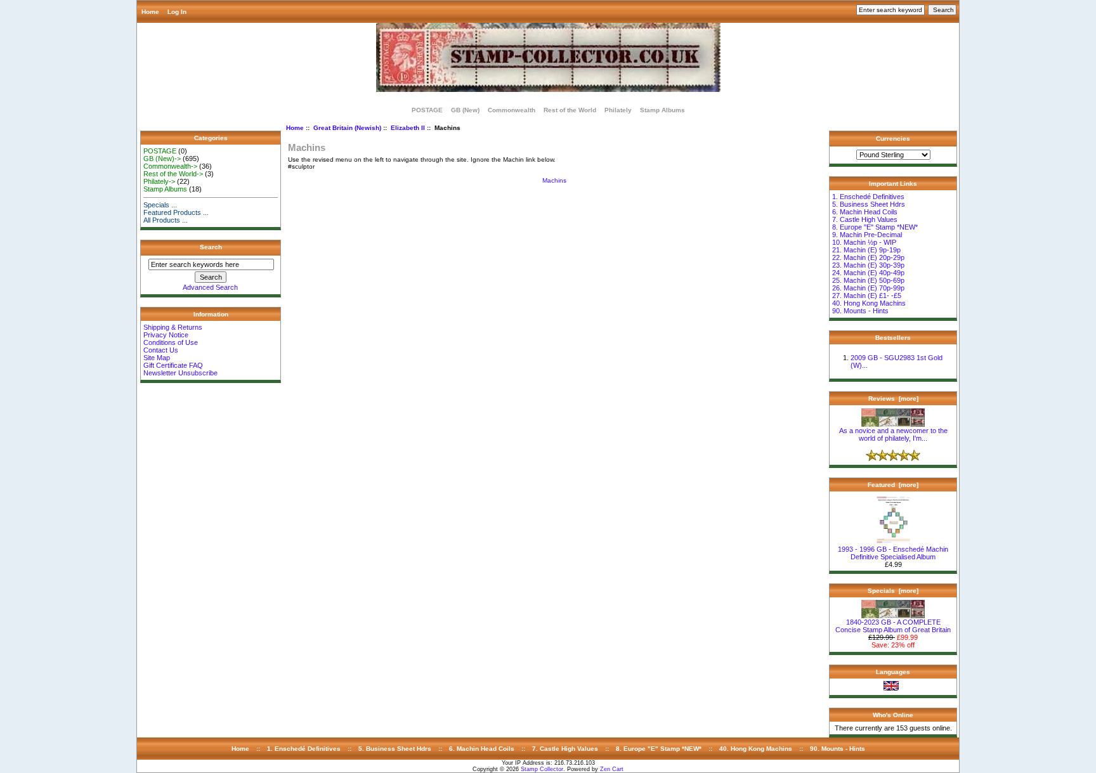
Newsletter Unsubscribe (180, 373)
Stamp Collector (542, 769)
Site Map (156, 357)
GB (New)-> (162, 158)
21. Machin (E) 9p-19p (866, 250)
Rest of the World (570, 110)
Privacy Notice (165, 335)
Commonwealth (511, 110)
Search (211, 247)
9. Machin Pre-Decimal (867, 234)
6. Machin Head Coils (864, 212)
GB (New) (465, 110)
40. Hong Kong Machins (869, 303)
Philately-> (159, 181)
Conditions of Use (170, 342)
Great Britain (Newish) (347, 127)
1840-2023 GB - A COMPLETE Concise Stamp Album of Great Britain (893, 625)
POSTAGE (427, 110)
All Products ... (165, 220)
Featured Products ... (176, 212)
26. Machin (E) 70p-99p (868, 288)
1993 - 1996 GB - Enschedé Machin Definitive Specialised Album (893, 553)
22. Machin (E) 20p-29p (868, 257)
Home (150, 11)
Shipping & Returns (172, 327)
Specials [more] (893, 590)
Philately (618, 110)
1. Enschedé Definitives (868, 196)
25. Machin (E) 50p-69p (868, 280)
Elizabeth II (408, 127)
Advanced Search (210, 287)
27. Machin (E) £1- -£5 (866, 295)
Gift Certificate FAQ (173, 365)
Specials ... (160, 205)
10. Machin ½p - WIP (864, 242)
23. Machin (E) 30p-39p (868, 265)
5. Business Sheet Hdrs (868, 204)
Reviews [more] (893, 398)
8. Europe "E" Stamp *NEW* (875, 227)
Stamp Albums (662, 110)
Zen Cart (611, 769)
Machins (554, 180)
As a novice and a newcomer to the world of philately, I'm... (893, 434)
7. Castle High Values (864, 219)
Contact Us (160, 350)
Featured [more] (893, 484)
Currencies (893, 138)
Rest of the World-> (173, 174)
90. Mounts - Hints (860, 311)
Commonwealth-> (170, 166)
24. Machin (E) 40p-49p (868, 272)
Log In (176, 11)
